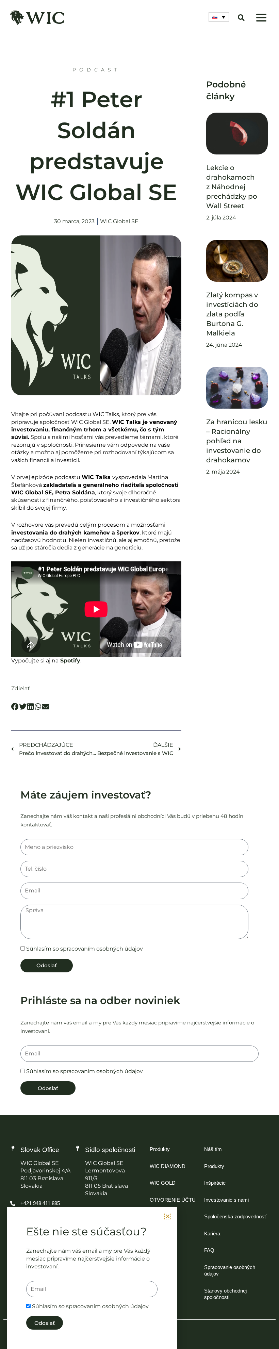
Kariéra (212, 1233)
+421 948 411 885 (40, 1203)
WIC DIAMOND (167, 1166)
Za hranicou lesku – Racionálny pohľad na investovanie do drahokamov (236, 441)
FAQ (209, 1250)
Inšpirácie (215, 1183)
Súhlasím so (84, 948)
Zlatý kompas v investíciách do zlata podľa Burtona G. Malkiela (232, 314)
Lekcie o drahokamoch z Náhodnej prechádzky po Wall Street (231, 187)
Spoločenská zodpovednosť (235, 1216)
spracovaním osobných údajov (101, 948)
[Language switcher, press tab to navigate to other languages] (219, 17)
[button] (261, 18)
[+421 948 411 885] (12, 1203)
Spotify (70, 660)
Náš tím (213, 1149)
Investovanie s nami (226, 1200)
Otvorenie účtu (173, 1200)
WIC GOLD (163, 1183)
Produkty (160, 1149)
